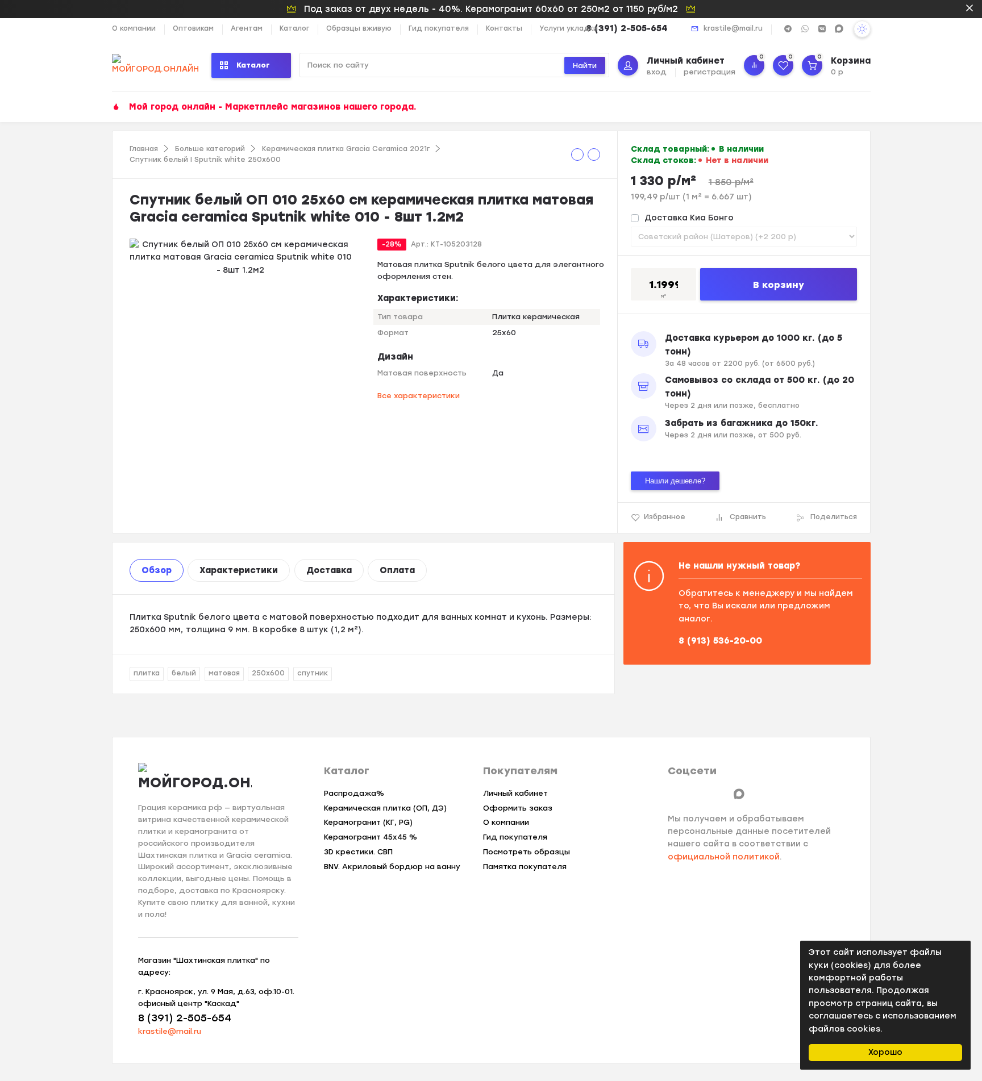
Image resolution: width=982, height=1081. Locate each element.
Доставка (329, 570)
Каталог (294, 28)
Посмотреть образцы (526, 852)
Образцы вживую (359, 28)
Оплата (397, 570)
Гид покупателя (439, 28)
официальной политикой (724, 857)
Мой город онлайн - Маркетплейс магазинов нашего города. (273, 107)
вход (657, 72)
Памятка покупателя (525, 866)
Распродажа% (354, 793)
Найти (585, 65)
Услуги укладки (568, 28)
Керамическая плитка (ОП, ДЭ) (385, 808)
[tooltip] (577, 154)
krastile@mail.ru (733, 28)
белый (184, 673)
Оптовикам (193, 28)
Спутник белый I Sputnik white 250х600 (205, 160)
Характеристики (238, 570)
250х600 (268, 673)
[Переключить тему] (862, 28)
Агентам (247, 28)
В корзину (778, 284)
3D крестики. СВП (358, 852)
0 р (837, 72)
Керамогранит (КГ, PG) (368, 822)
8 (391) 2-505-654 (627, 28)
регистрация (709, 72)
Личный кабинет (515, 793)
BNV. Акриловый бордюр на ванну (392, 866)
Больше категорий (210, 149)
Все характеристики (418, 395)
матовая (224, 673)
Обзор (157, 570)
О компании (134, 28)
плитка (147, 673)
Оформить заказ (517, 808)
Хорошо (885, 1052)
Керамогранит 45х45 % (370, 837)
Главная (144, 149)
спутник (312, 673)
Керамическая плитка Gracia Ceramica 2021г (346, 149)
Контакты (504, 28)
